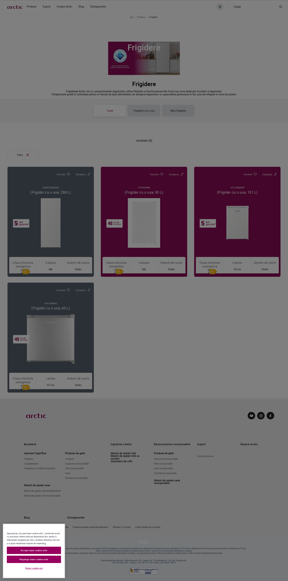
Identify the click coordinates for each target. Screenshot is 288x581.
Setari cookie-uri (34, 568)
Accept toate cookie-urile (34, 550)
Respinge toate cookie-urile (34, 559)
